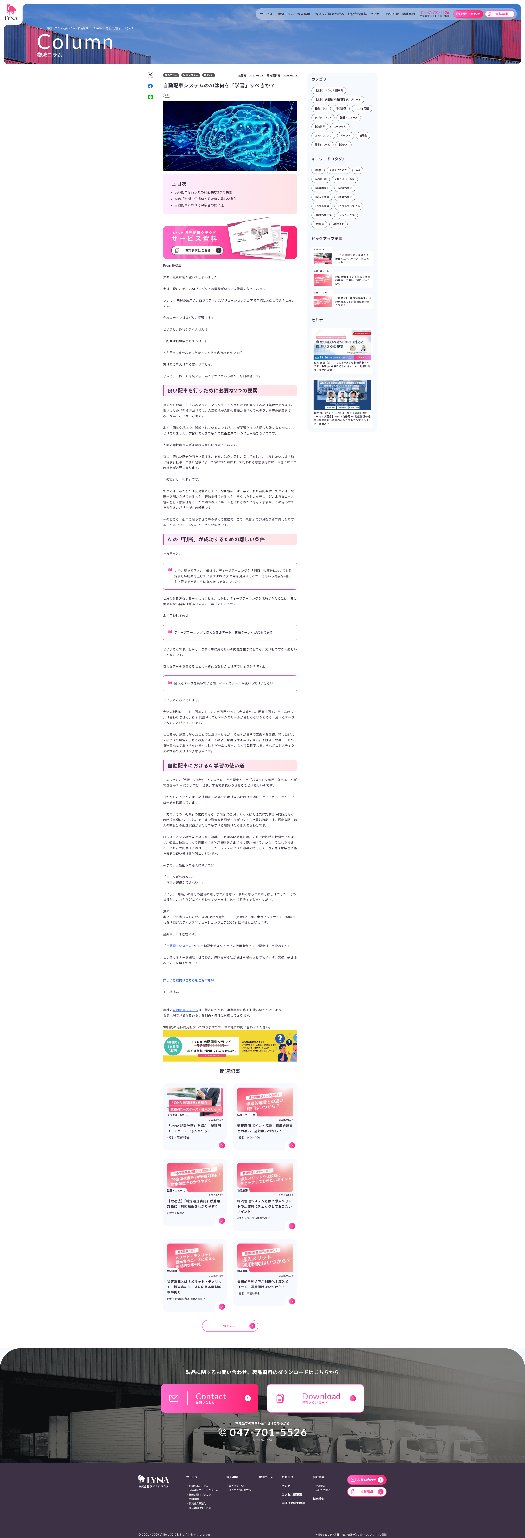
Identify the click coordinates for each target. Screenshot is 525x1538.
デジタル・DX (323, 117)
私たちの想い (322, 1490)
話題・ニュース (348, 117)
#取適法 (319, 224)
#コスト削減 (322, 206)
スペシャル (340, 126)
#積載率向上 (322, 188)
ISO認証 (382, 1534)
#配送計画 (320, 179)
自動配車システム (179, 946)
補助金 (363, 135)
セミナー (376, 14)
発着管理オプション (200, 1494)
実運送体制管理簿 (293, 1503)
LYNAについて (323, 135)
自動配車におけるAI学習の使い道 (199, 205)
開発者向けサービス (200, 1508)
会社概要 (320, 1485)
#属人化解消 (322, 197)
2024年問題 (362, 108)
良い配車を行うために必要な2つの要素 (203, 192)
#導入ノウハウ (338, 170)
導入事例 (232, 1477)
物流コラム (286, 14)
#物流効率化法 (323, 215)
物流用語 (341, 108)
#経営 (318, 170)
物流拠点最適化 (197, 1503)
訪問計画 (194, 1498)
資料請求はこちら (198, 250)
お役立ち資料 (357, 14)
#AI (358, 170)
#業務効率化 (345, 197)
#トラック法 (347, 215)
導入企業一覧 (236, 1485)
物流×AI (343, 144)
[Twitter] (150, 75)
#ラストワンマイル (349, 206)
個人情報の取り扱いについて (358, 1534)
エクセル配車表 (292, 1494)
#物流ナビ (338, 224)
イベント (345, 135)
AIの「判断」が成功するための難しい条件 (206, 199)
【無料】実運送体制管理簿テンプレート (338, 99)
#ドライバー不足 (345, 179)
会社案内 (318, 1477)
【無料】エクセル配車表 (329, 90)
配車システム (322, 144)
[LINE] (150, 97)
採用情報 (318, 1498)
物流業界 (320, 126)
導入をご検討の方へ (329, 14)
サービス (192, 1477)
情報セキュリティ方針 (327, 1534)
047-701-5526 (269, 1432)
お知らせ (392, 14)
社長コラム (321, 108)
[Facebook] (150, 86)
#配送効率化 (345, 188)
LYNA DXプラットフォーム (203, 1490)
